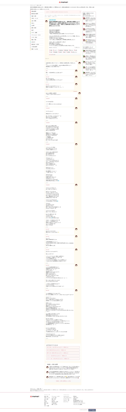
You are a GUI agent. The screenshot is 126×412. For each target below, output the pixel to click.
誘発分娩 (66, 50)
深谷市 (61, 52)
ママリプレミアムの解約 (77, 404)
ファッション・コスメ (36, 34)
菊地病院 (55, 52)
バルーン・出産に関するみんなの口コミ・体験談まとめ (57, 355)
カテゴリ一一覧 (66, 400)
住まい (33, 23)
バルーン (55, 50)
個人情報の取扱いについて (78, 400)
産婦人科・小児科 (35, 44)
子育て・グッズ (35, 18)
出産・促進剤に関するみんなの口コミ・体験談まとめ (56, 350)
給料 (65, 52)
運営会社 (75, 396)
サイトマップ (66, 401)
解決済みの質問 (35, 13)
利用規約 (75, 399)
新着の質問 (34, 11)
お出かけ (33, 42)
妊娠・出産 (34, 16)
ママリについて (66, 396)
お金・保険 (34, 20)
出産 (76, 50)
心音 (51, 52)
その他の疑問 (34, 46)
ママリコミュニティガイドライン (79, 403)
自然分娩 (61, 50)
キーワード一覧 (66, 399)
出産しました (74, 52)
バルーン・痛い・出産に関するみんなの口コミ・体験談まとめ (58, 358)
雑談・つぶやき (35, 49)
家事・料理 (34, 27)
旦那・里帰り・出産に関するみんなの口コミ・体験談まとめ (57, 347)
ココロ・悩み (34, 37)
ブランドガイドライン (67, 397)
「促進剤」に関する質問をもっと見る (63, 381)
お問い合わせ (75, 397)
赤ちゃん (71, 50)
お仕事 (33, 25)
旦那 (51, 50)
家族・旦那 (34, 39)
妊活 (32, 30)
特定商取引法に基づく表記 (78, 401)
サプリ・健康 (34, 32)
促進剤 (69, 52)
